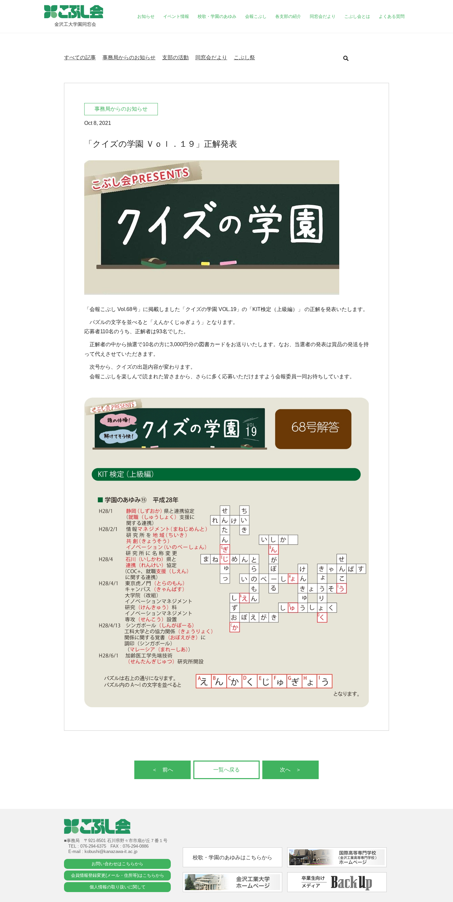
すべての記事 (80, 57)
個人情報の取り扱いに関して (118, 886)
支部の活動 (175, 57)
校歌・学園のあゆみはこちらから (232, 857)
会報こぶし (256, 16)
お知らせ (146, 16)
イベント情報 (176, 16)
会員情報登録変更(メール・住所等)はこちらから (117, 875)
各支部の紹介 (288, 16)
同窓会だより (323, 16)
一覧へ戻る (226, 769)
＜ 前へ (162, 769)
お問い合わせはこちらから (117, 863)
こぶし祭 (244, 57)
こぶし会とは (357, 16)
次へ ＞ (290, 769)
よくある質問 (392, 16)
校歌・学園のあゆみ (217, 16)
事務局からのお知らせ (129, 57)
